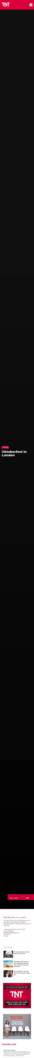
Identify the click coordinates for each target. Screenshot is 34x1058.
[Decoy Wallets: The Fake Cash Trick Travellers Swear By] (8, 973)
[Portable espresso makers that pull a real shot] (8, 954)
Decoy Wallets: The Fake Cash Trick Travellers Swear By (22, 972)
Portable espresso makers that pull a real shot (21, 952)
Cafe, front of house (9, 1050)
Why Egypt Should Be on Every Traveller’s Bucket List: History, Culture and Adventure (21, 964)
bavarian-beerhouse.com (11, 933)
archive (5, 447)
